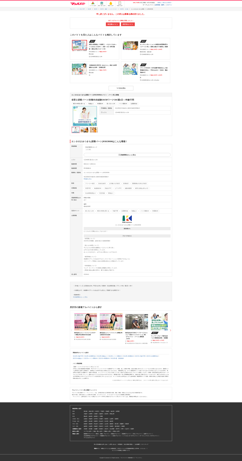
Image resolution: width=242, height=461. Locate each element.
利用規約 (120, 444)
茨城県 (107, 411)
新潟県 (90, 421)
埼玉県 (97, 411)
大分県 (106, 426)
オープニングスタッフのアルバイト (149, 435)
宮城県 (101, 418)
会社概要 (137, 444)
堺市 (122, 428)
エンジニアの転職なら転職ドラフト (121, 450)
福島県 (116, 418)
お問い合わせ (112, 444)
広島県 (101, 423)
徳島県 (111, 423)
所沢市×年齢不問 (140, 356)
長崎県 (96, 426)
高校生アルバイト (115, 433)
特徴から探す (116, 431)
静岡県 (96, 416)
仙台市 (127, 428)
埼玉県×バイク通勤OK (115, 356)
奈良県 (106, 413)
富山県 (101, 421)
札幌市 (132, 428)
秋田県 (106, 418)
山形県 (111, 418)
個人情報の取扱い (128, 444)
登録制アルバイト (126, 433)
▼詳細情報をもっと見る (80, 297)
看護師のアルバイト (105, 435)
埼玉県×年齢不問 (78, 356)
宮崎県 (111, 426)
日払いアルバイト (137, 433)
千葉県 (102, 411)
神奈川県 (91, 411)
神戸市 (117, 428)
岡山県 (96, 423)
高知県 (127, 423)
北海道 (85, 418)
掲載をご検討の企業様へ (164, 2)
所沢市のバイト (128, 24)
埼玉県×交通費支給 (90, 356)
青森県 (90, 418)
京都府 (96, 413)
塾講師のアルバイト (89, 433)
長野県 (96, 421)
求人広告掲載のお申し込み (100, 444)
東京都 (85, 411)
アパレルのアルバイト (89, 437)
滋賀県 (101, 413)
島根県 (90, 423)
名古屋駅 (112, 428)
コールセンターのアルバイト (130, 435)
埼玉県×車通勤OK (128, 356)
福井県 (111, 421)
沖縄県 (123, 426)
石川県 (106, 421)
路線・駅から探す (98, 431)
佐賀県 (90, 426)
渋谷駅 (85, 428)
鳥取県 (85, 423)
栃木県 (112, 411)
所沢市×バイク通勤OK (91, 358)
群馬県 (117, 411)
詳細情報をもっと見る (128, 155)
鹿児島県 (117, 426)
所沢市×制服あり (78, 358)
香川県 (116, 423)
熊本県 (101, 426)
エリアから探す (88, 431)
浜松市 (106, 428)
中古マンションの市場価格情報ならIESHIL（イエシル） (132, 448)
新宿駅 (90, 428)
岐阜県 (90, 416)
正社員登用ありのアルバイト (91, 435)
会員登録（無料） (160, 5)
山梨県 (85, 421)
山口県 (106, 423)
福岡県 (85, 426)
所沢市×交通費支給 (152, 356)
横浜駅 (101, 428)
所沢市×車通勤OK (104, 358)
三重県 (101, 416)
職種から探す (107, 431)
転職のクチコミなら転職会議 (108, 448)
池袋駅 (96, 428)
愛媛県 (122, 423)
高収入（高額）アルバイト (102, 433)
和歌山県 (112, 413)
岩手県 (96, 418)
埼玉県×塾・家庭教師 (117, 358)
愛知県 (85, 416)
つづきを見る (121, 88)
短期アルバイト (148, 433)
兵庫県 (90, 413)
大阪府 (85, 413)
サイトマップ (144, 444)
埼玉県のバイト (112, 24)
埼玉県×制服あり (102, 356)
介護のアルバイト (116, 435)
